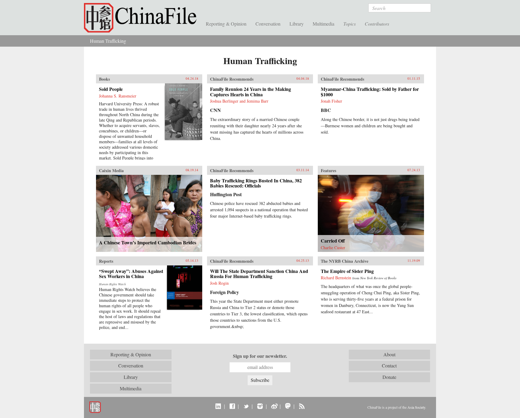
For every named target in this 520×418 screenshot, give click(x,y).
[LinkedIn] (218, 406)
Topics (349, 23)
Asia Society (416, 407)
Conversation (267, 23)
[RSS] (301, 406)
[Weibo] (274, 406)
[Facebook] (232, 406)
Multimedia (323, 23)
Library (296, 23)
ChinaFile (142, 18)
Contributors (377, 23)
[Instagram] (260, 406)
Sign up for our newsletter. (260, 356)
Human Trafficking (108, 41)
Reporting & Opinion (226, 23)
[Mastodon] (288, 406)
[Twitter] (246, 406)
